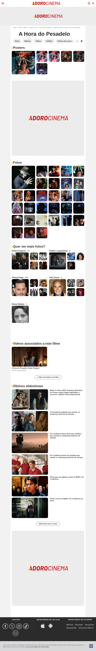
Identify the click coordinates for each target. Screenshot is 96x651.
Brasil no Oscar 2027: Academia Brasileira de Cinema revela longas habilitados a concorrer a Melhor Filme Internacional (66, 392)
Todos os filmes (23, 27)
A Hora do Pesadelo (45, 27)
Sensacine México (86, 628)
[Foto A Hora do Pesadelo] (23, 62)
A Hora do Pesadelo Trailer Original (25, 368)
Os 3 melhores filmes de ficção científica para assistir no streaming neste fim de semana (65, 436)
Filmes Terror (33, 27)
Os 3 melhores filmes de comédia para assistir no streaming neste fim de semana (66, 456)
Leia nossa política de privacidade (37, 647)
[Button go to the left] (77, 41)
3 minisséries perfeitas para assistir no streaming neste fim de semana (65, 413)
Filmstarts (79, 625)
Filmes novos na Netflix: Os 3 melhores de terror (66, 500)
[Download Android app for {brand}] (52, 626)
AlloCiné (69, 625)
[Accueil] (46, 3)
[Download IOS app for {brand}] (44, 626)
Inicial (14, 27)
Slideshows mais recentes (48, 524)
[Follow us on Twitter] (12, 626)
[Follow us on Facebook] (5, 626)
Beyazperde (71, 628)
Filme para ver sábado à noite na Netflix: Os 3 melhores (67, 478)
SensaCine (89, 625)
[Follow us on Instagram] (19, 626)
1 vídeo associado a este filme (48, 377)
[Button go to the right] (81, 41)
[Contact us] (16, 633)
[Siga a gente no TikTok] (26, 626)
